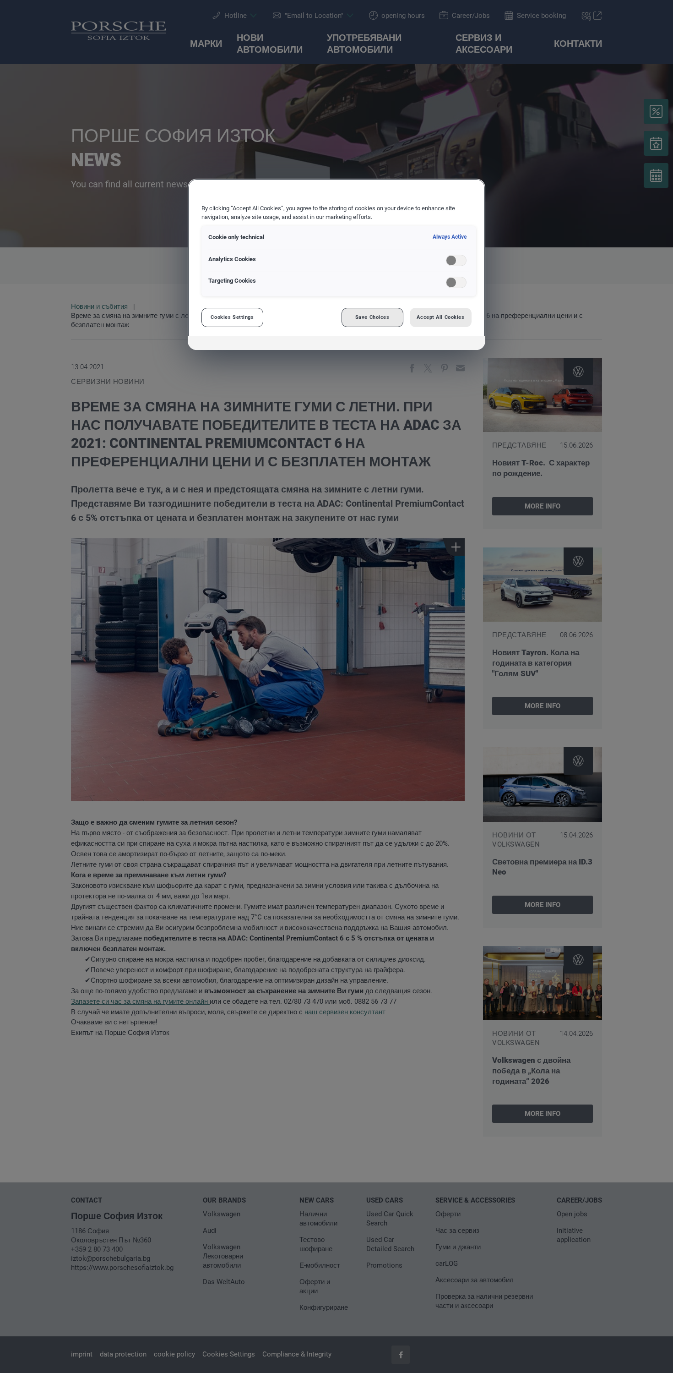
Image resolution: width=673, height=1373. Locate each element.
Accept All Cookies (440, 317)
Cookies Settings (232, 317)
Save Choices (372, 317)
